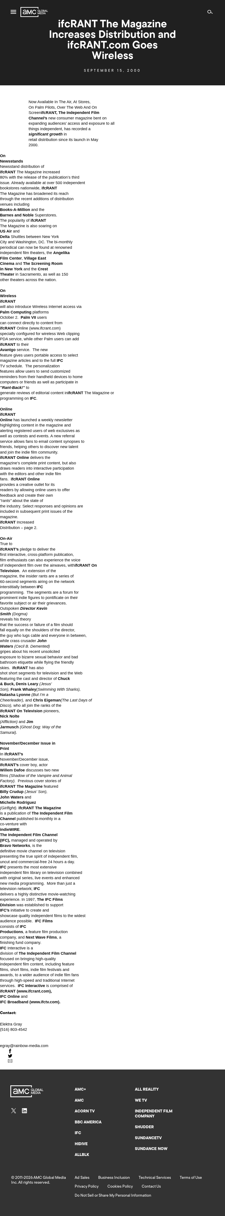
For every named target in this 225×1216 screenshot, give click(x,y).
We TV (141, 1101)
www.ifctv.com (44, 1002)
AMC (79, 1101)
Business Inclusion (114, 1178)
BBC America (88, 1122)
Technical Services (155, 1178)
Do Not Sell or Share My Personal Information (113, 1196)
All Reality (147, 1090)
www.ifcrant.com (45, 328)
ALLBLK (82, 1155)
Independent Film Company (153, 1114)
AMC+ (80, 1090)
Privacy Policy (87, 1187)
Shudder (144, 1127)
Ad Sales (82, 1178)
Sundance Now (151, 1149)
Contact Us (151, 1187)
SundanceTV (148, 1138)
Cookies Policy (120, 1187)
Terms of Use (191, 1178)
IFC (78, 1133)
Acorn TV (85, 1111)
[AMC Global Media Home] (34, 12)
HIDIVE (81, 1144)
